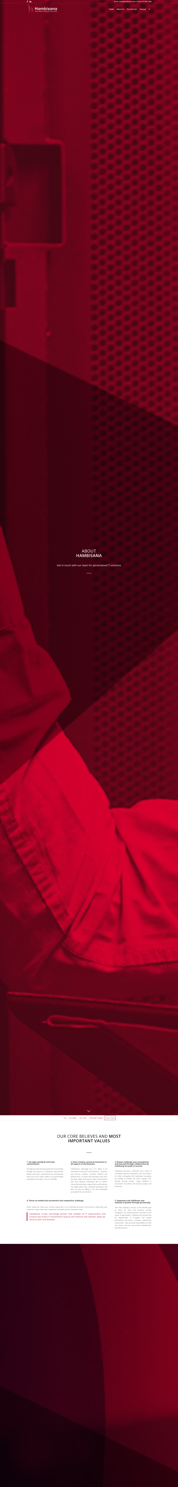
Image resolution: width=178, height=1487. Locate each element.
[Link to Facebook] (27, 1)
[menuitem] (111, 9)
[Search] (149, 9)
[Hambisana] (42, 9)
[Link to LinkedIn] (30, 1)
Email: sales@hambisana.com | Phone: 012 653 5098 (132, 1)
